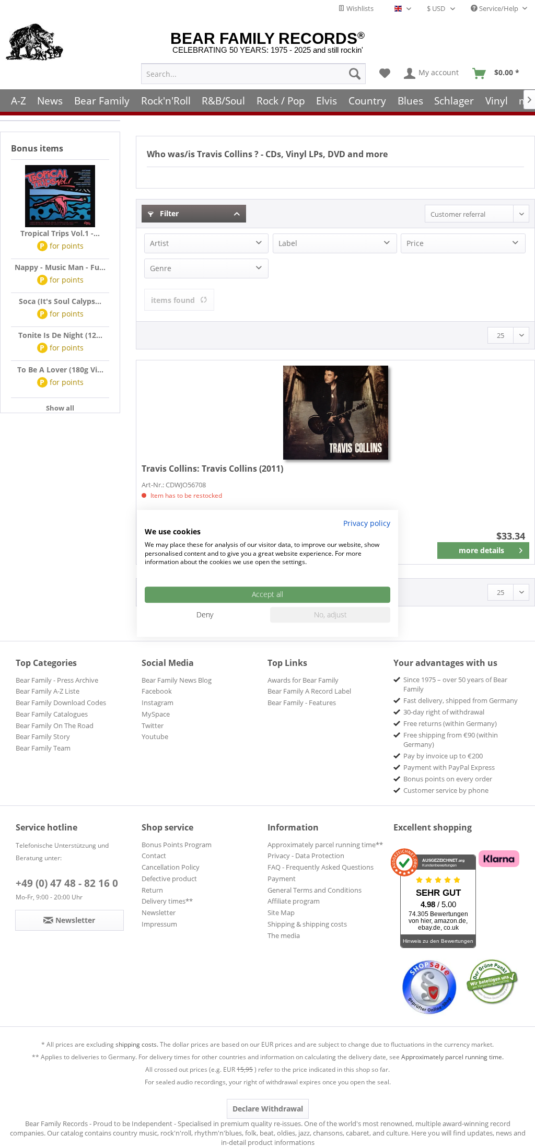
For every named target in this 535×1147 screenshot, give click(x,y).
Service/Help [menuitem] (499, 8)
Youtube (155, 736)
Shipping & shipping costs (307, 924)
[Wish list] (385, 73)
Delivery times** (167, 901)
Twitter (153, 725)
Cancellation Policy (171, 867)
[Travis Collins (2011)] (335, 413)
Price (415, 243)
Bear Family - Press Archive (57, 680)
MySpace (156, 714)
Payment (282, 878)
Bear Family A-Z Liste (47, 691)
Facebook (157, 691)
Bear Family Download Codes (61, 702)
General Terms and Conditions (315, 890)
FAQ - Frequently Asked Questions (321, 867)
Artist (159, 243)
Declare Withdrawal (267, 1109)
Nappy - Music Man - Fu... (60, 267)
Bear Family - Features (302, 702)
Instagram (157, 702)
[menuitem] (253, 73)
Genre (160, 268)
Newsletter (159, 912)
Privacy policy (366, 523)
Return (152, 890)
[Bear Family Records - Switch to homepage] (34, 42)
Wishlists (359, 8)
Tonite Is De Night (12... (60, 335)
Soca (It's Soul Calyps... (60, 301)
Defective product (169, 878)
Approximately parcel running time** (325, 844)
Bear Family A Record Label (309, 691)
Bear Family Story (43, 736)
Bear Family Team (43, 748)
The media (284, 935)
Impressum (159, 924)
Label (287, 243)
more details (481, 550)
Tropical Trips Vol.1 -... (60, 233)
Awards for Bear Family (303, 680)
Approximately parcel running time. (452, 1056)
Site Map (281, 912)
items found (173, 300)
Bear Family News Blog (177, 680)
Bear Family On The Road (55, 725)
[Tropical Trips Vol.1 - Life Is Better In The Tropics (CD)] (60, 196)
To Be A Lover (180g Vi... (60, 369)
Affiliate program (294, 901)
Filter (168, 213)
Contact (154, 855)
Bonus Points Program (177, 844)
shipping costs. (136, 1044)
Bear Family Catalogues (52, 714)
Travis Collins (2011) (212, 468)
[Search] (355, 73)
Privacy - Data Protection (306, 855)
